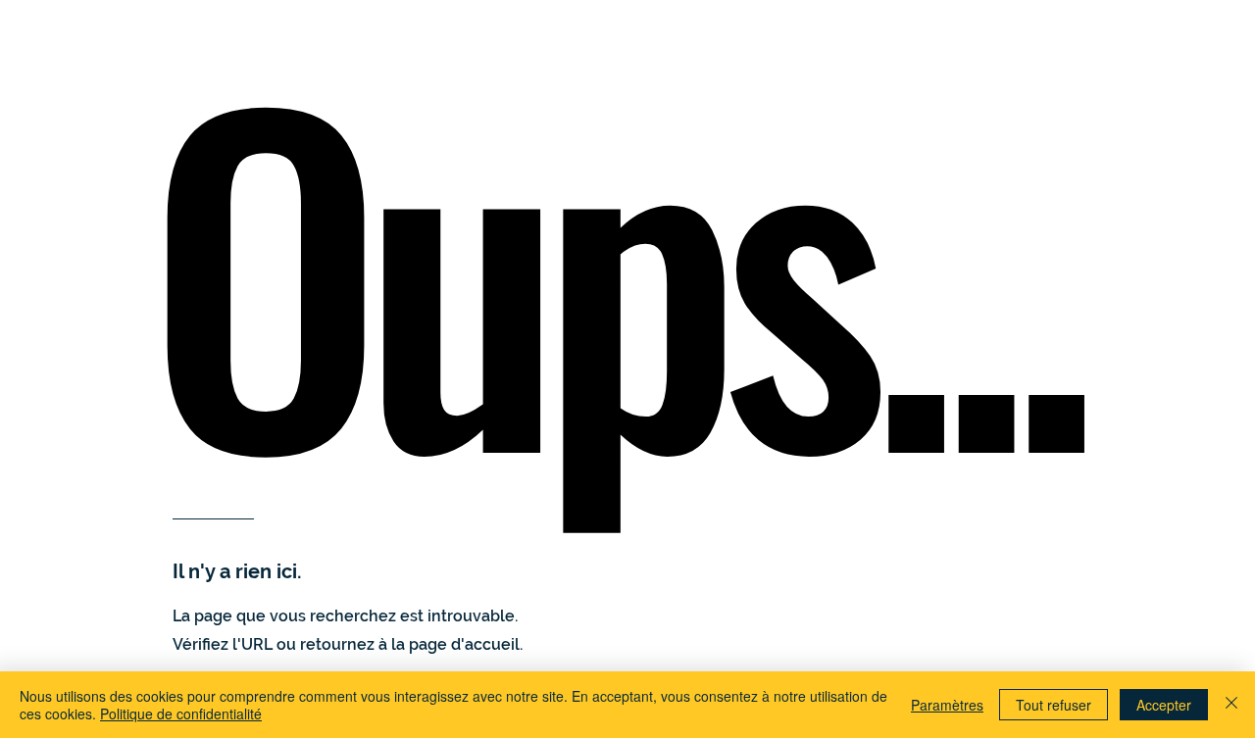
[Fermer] (1231, 704)
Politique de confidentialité (181, 713)
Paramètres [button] (947, 704)
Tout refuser (1053, 704)
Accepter (1163, 704)
